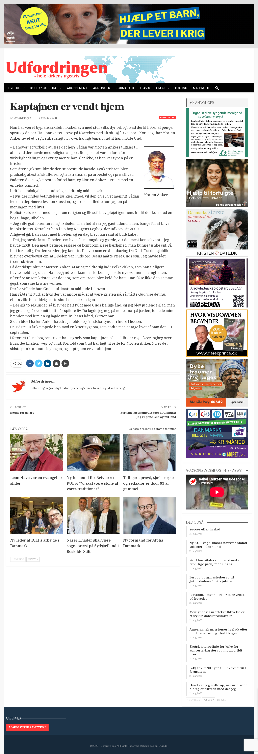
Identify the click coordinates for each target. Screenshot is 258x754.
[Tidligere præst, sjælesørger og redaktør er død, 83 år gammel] (149, 452)
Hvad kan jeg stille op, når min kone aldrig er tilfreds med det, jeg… (218, 687)
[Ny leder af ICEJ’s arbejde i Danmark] (36, 515)
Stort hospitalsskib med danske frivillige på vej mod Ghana (214, 562)
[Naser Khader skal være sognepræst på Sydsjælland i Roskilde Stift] (93, 515)
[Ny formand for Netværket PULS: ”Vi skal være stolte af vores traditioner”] (93, 452)
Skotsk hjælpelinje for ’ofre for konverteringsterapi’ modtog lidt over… (215, 650)
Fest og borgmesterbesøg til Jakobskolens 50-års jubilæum (213, 579)
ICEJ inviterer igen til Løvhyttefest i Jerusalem (217, 670)
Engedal (163, 746)
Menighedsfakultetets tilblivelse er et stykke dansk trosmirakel (217, 614)
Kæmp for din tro (22, 413)
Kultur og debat (44, 88)
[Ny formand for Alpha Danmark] (149, 515)
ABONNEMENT (77, 88)
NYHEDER (15, 88)
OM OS (161, 88)
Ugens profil (167, 117)
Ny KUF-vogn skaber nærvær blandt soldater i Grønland (218, 545)
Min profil (201, 88)
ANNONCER (101, 88)
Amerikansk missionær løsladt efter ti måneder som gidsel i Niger (218, 631)
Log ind (181, 88)
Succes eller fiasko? (205, 529)
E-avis (145, 88)
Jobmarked (125, 88)
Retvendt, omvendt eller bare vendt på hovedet (216, 597)
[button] (217, 89)
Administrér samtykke (27, 727)
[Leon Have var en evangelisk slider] (36, 452)
